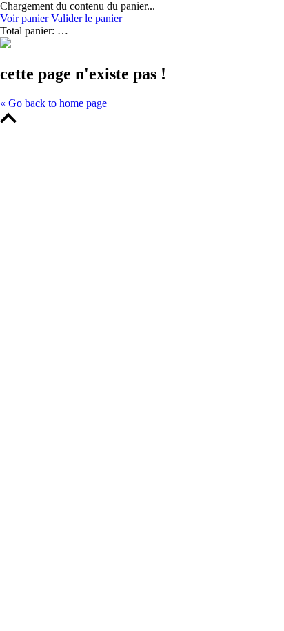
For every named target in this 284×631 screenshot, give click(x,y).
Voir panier (25, 18)
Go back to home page (53, 103)
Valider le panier (86, 18)
